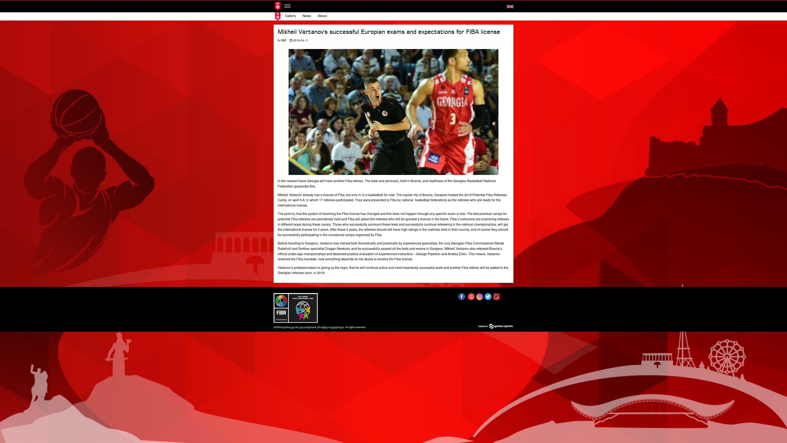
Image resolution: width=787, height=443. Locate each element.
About (322, 16)
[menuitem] (290, 16)
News (307, 16)
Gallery (290, 16)
